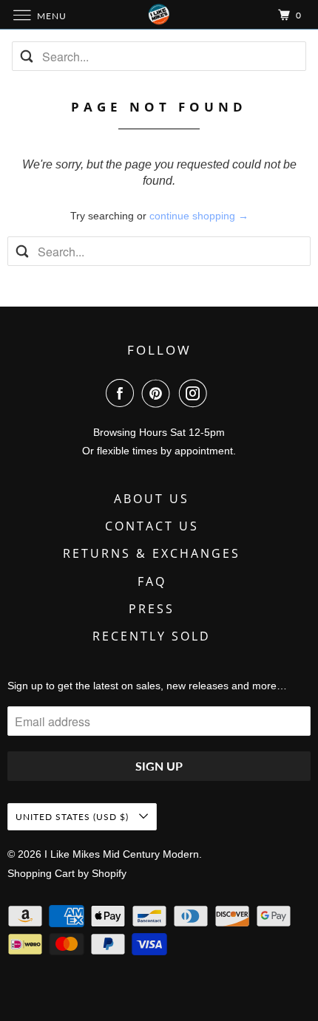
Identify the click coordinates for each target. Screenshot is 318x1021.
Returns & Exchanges (151, 553)
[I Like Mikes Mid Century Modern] (159, 14)
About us (151, 499)
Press (152, 609)
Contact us (152, 526)
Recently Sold (151, 636)
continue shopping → (198, 216)
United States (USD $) (74, 816)
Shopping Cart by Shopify (66, 873)
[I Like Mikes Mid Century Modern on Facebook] (123, 393)
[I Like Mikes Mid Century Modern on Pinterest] (159, 393)
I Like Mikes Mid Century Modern (121, 854)
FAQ (152, 581)
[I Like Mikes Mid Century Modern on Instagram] (196, 393)
